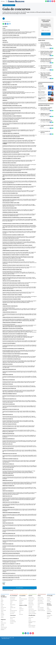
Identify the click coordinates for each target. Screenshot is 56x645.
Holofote (2, 613)
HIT (20, 611)
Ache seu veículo (40, 597)
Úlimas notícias (31, 603)
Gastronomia (21, 600)
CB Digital (2, 624)
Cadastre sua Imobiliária (32, 613)
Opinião (2, 611)
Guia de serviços (31, 604)
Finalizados (12, 623)
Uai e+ (48, 618)
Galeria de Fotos (31, 609)
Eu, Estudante (13, 595)
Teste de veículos (40, 601)
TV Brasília (49, 595)
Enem (11, 603)
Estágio (11, 601)
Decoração (30, 607)
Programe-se (21, 608)
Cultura (11, 606)
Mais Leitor (21, 614)
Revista (48, 608)
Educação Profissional (13, 610)
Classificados (32, 615)
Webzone (20, 601)
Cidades (2, 600)
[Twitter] (8, 24)
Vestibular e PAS (12, 607)
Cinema (20, 607)
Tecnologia (2, 614)
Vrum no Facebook (41, 607)
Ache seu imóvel (31, 597)
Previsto (11, 618)
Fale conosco (12, 613)
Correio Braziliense (4, 596)
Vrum (39, 595)
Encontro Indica (49, 611)
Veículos (30, 620)
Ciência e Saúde (3, 610)
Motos (39, 606)
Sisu (10, 609)
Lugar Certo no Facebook (32, 610)
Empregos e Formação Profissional (32, 622)
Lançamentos (31, 601)
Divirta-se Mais (23, 605)
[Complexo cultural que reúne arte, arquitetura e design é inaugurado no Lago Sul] (50, 88)
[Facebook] (48, 1)
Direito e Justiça (3, 622)
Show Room (30, 606)
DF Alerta (48, 597)
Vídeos (39, 604)
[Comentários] (10, 24)
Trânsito (2, 617)
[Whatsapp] (3, 24)
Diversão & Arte (3, 607)
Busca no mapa (31, 600)
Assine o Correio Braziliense (3, 629)
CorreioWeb (22, 595)
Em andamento (12, 620)
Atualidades (49, 609)
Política (2, 601)
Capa (2, 598)
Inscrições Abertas (13, 621)
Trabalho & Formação (13, 600)
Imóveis (30, 618)
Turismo (2, 616)
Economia (2, 604)
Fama (20, 597)
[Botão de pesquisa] (6, 1)
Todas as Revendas (41, 609)
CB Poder (48, 600)
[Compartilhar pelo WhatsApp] (52, 48)
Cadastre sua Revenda (41, 610)
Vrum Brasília (49, 601)
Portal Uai (48, 616)
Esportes (2, 608)
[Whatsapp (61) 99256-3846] (46, 1)
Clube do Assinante (4, 627)
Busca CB (2, 625)
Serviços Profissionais (32, 625)
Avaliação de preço (41, 603)
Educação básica (12, 597)
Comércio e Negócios (32, 626)
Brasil (2, 603)
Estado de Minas (49, 615)
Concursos (13, 615)
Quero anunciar (31, 617)
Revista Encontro (49, 604)
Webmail (20, 603)
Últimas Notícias (12, 604)
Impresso (3, 619)
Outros (49, 613)
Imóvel (30, 595)
